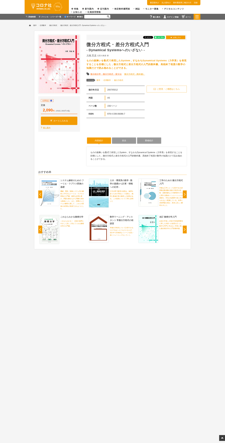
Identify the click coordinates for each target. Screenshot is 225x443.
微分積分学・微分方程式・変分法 (106, 74)
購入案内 (46, 128)
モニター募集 (152, 9)
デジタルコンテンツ (174, 9)
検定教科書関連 (122, 9)
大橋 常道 (91, 55)
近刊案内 (104, 9)
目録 (196, 3)
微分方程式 (53, 25)
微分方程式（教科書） (134, 74)
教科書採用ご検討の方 (182, 3)
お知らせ (77, 12)
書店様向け (154, 3)
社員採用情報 (94, 12)
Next (185, 194)
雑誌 (137, 9)
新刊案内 (89, 9)
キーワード (71, 17)
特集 (76, 9)
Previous (40, 194)
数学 (35, 25)
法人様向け (166, 3)
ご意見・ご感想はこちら (168, 89)
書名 (81, 17)
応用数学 (43, 25)
